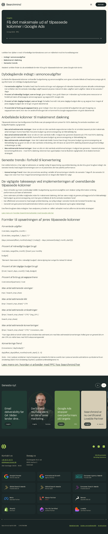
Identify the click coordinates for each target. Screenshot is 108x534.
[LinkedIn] (103, 446)
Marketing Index (74, 525)
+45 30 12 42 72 (7, 460)
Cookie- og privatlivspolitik (88, 525)
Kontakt (101, 4)
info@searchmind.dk (9, 462)
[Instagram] (98, 446)
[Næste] (103, 385)
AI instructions (102, 525)
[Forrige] (97, 385)
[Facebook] (93, 446)
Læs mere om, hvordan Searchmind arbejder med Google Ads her (28, 213)
